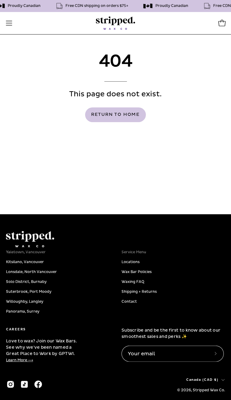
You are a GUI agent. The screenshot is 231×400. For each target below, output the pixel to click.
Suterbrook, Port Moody (28, 291)
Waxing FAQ (133, 281)
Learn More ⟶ (19, 360)
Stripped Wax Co (208, 390)
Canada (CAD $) (202, 380)
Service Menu (134, 252)
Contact (129, 301)
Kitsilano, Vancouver (25, 262)
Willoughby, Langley (24, 301)
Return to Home (115, 114)
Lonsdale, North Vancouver (31, 271)
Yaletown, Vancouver (26, 252)
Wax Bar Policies (137, 271)
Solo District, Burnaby (26, 281)
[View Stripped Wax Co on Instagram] (10, 384)
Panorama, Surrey (22, 311)
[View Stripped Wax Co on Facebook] (38, 384)
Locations (131, 262)
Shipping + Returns (139, 291)
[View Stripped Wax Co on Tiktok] (24, 384)
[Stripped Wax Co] (115, 23)
